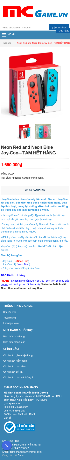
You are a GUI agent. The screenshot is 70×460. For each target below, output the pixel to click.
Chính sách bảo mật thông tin (18, 377)
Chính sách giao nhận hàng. (18, 355)
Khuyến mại (9, 311)
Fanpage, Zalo (11, 323)
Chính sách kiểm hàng (15, 360)
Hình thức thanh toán (14, 341)
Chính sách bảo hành (14, 366)
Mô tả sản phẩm (35, 190)
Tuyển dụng (9, 317)
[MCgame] (35, 12)
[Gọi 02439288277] (7, 445)
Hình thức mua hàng (14, 336)
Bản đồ (7, 417)
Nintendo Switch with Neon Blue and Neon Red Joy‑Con (33, 286)
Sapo (21, 455)
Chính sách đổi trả (13, 371)
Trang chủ (6, 42)
